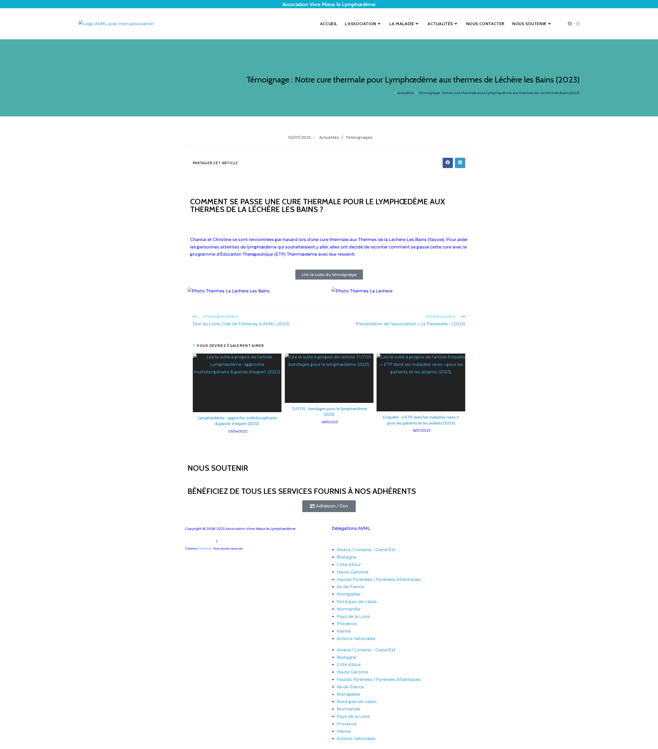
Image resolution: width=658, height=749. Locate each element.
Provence (347, 623)
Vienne (344, 631)
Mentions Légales (200, 541)
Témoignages (358, 137)
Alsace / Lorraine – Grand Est (366, 549)
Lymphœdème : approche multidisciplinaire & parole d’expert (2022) (237, 420)
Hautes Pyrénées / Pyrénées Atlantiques (379, 579)
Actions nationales (356, 638)
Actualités (329, 137)
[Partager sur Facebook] (448, 163)
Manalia (205, 548)
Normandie (348, 609)
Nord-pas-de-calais (357, 601)
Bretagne (346, 557)
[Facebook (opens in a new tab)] (570, 24)
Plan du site (228, 541)
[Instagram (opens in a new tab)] (578, 24)
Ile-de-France (350, 586)
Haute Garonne (352, 572)
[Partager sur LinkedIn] (460, 163)
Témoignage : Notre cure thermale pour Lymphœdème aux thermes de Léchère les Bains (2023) (499, 93)
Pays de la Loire (353, 616)
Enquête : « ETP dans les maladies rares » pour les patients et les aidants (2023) (421, 420)
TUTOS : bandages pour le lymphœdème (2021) (329, 411)
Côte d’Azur (349, 564)
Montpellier (349, 594)
